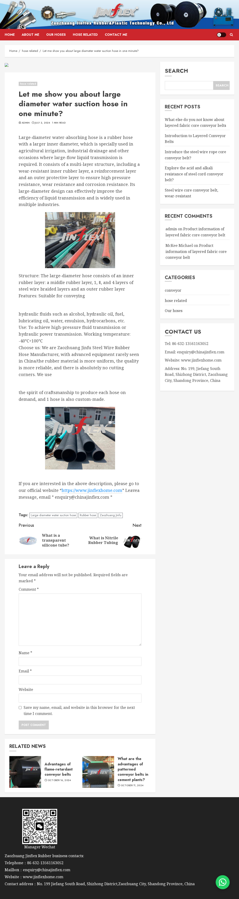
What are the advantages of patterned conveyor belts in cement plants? (133, 769)
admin (26, 122)
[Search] (231, 34)
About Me (30, 34)
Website (26, 689)
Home (10, 34)
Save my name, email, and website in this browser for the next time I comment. (79, 710)
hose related (85, 34)
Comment (29, 589)
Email (25, 671)
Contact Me (116, 34)
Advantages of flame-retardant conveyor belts (59, 769)
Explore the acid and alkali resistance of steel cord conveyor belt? (194, 173)
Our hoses (56, 34)
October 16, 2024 (59, 780)
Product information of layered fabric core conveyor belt (196, 251)
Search (176, 71)
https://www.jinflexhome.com (92, 490)
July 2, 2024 (42, 122)
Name (25, 652)
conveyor (173, 290)
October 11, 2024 (132, 785)
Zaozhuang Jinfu (110, 515)
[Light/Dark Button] (221, 34)
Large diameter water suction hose (53, 515)
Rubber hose (88, 515)
